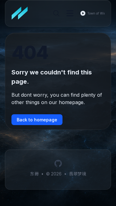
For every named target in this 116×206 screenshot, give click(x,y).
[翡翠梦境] (21, 13)
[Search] (56, 13)
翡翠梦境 (77, 173)
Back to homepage (37, 119)
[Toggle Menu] (70, 13)
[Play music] (83, 13)
